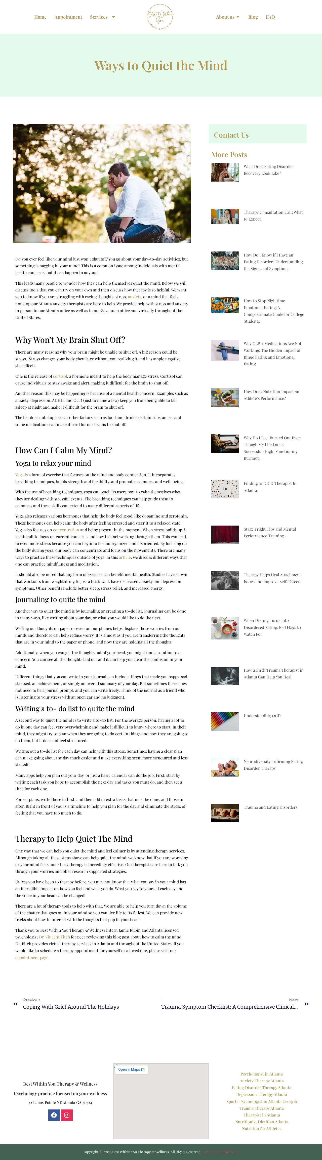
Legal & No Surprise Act (221, 1151)
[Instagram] (67, 1115)
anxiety (134, 296)
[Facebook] (54, 1115)
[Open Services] (113, 17)
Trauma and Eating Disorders (270, 807)
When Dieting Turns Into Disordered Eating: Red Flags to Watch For (272, 627)
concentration (66, 529)
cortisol (60, 376)
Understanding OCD (262, 715)
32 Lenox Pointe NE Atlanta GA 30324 (60, 1102)
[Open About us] (238, 17)
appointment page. (32, 957)
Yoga (19, 474)
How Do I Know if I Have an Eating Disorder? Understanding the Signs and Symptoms (273, 261)
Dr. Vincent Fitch (54, 936)
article (125, 557)
